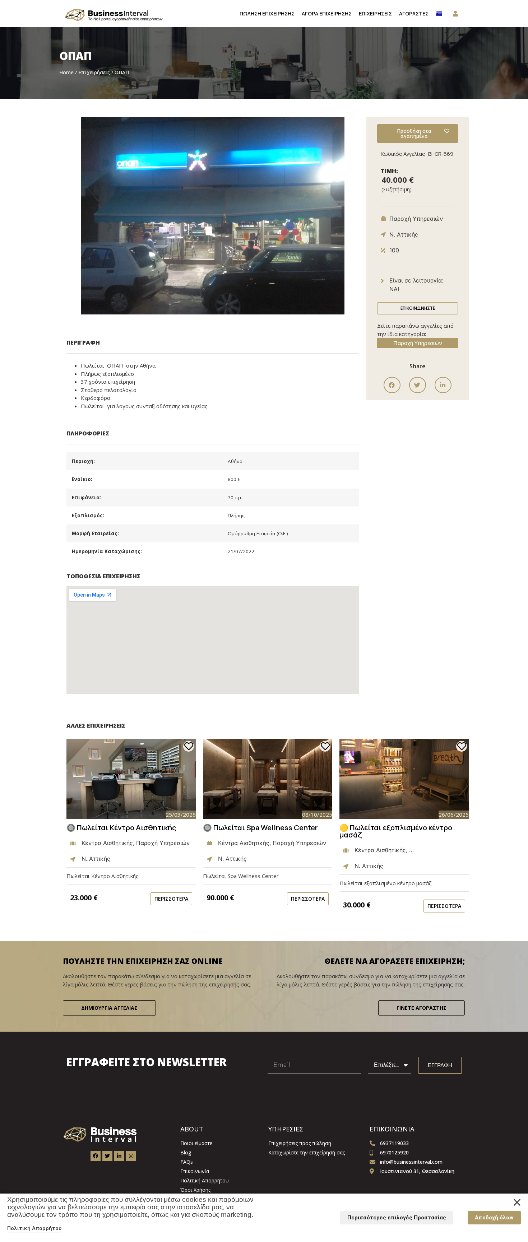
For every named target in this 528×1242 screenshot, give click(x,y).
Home (66, 72)
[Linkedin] (119, 1156)
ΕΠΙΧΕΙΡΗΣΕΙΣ (375, 13)
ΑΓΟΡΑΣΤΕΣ (414, 13)
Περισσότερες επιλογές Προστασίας (396, 1217)
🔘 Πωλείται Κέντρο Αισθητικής (121, 827)
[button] (392, 385)
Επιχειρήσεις (94, 72)
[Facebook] (96, 1156)
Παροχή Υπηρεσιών (417, 342)
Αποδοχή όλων (494, 1217)
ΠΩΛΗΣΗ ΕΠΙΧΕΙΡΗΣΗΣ (267, 13)
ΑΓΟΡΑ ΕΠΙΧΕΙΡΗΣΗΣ (327, 13)
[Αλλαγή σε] (439, 13)
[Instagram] (131, 1156)
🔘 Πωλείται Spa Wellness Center (260, 827)
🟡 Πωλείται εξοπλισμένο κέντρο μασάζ (395, 831)
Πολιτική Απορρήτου (34, 1228)
